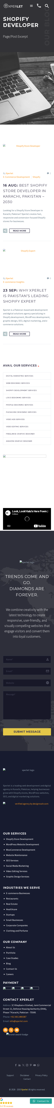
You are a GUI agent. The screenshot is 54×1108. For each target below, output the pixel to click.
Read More (19, 230)
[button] (47, 5)
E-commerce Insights (13, 281)
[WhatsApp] (38, 1065)
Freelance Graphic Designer (20, 434)
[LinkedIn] (19, 1065)
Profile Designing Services (19, 405)
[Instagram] (27, 1065)
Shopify (36, 176)
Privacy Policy (41, 1075)
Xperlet (9, 173)
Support (10, 1075)
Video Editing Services (17, 427)
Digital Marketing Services (19, 376)
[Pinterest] (31, 1065)
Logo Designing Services (18, 398)
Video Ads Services (15, 419)
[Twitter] (23, 1065)
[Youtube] (16, 1030)
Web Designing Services (18, 383)
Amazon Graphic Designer (19, 441)
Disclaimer (24, 1075)
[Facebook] (5, 1030)
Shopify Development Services (21, 390)
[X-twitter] (11, 1030)
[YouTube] (34, 1065)
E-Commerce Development (16, 176)
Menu (31, 6)
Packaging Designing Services (21, 412)
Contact (27, 1079)
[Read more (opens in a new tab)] (39, 5)
